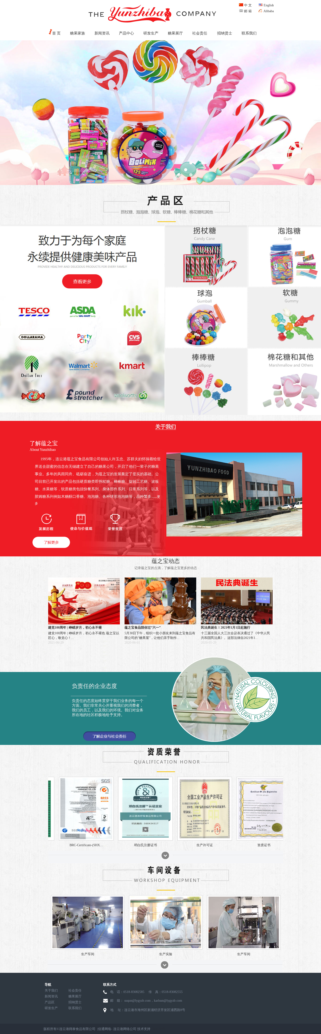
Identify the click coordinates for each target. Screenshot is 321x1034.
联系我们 (249, 33)
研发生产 (150, 33)
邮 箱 (247, 11)
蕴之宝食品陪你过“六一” (143, 627)
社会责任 (199, 33)
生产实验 (165, 954)
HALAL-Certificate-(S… (102, 845)
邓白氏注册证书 (220, 845)
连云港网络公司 (124, 1029)
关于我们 (51, 990)
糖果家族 (77, 33)
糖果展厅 (175, 33)
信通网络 (104, 1029)
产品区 (50, 1002)
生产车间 (87, 954)
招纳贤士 (224, 33)
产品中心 (126, 33)
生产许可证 (280, 845)
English (268, 5)
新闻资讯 (102, 33)
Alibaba (268, 11)
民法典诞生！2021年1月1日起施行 (225, 627)
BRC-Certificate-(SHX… (162, 845)
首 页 (56, 33)
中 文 (247, 5)
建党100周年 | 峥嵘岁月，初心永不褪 (75, 627)
